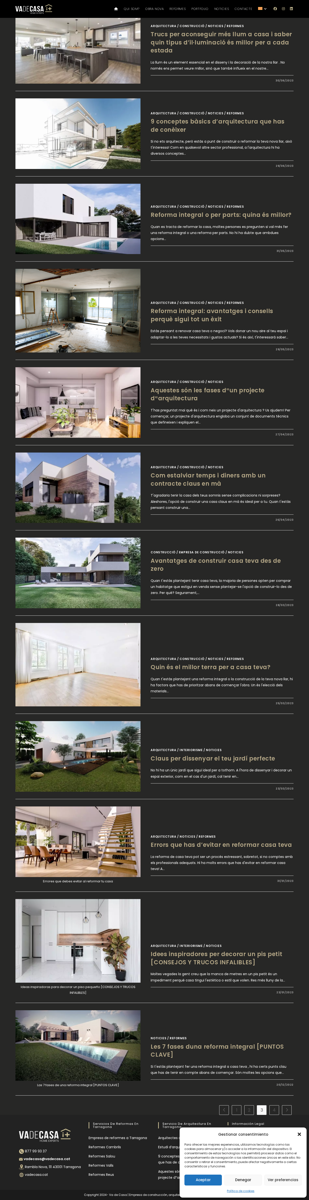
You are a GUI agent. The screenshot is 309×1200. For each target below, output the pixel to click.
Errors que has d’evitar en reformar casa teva (221, 845)
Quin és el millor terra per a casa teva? (210, 667)
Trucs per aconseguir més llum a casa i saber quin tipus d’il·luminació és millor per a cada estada (221, 42)
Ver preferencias (283, 1179)
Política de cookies (240, 1191)
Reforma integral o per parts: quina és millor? (221, 215)
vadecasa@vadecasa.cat (47, 1158)
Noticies (216, 26)
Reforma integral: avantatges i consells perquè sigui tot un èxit (212, 315)
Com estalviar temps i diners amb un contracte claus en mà (208, 479)
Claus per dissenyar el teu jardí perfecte (213, 758)
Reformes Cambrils (105, 1147)
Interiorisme (191, 750)
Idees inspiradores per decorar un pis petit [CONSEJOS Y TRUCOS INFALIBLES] (216, 958)
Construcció (192, 26)
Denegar (243, 1179)
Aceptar (203, 1179)
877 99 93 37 (36, 1151)
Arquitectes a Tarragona (178, 1137)
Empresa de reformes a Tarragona (118, 1137)
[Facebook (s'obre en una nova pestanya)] (275, 8)
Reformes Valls (101, 1165)
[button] (299, 1134)
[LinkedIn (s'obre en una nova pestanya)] (292, 8)
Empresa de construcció (202, 552)
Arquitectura (163, 26)
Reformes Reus (101, 1174)
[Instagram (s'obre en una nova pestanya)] (283, 8)
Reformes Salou (102, 1156)
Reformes (235, 26)
